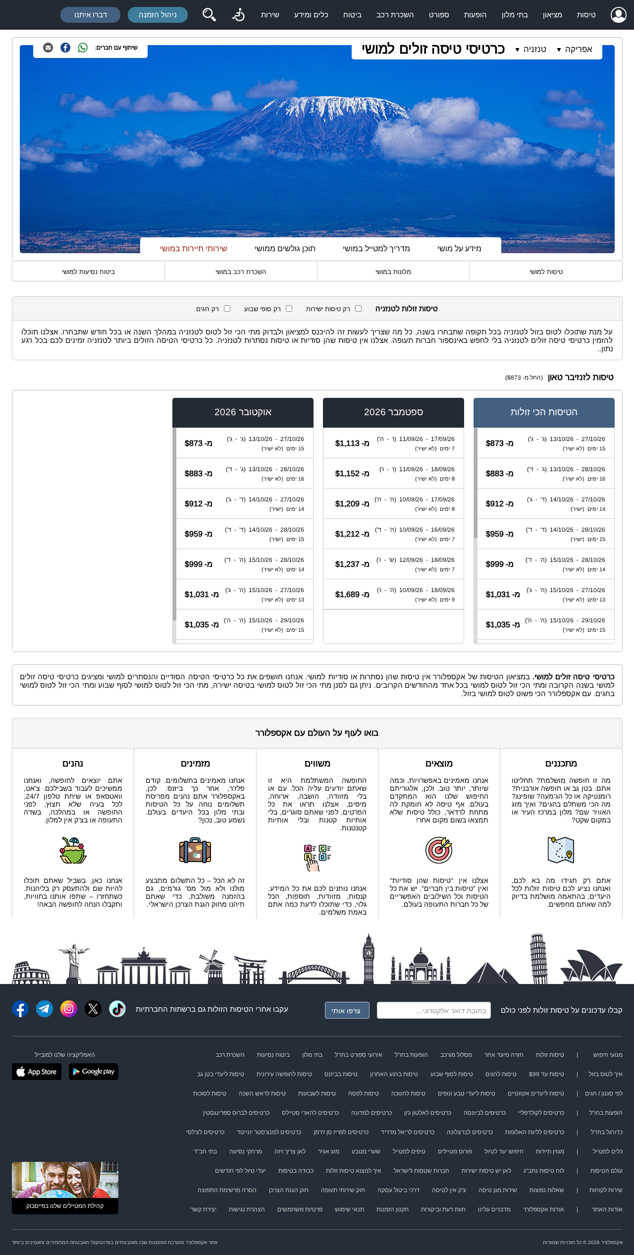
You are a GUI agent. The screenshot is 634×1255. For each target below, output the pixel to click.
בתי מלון (515, 14)
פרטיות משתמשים (299, 1209)
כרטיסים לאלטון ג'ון (427, 1112)
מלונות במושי (393, 271)
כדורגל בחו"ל (607, 1132)
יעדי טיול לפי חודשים (240, 1170)
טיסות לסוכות (209, 1093)
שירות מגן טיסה (497, 1190)
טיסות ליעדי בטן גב (220, 1074)
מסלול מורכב (456, 1054)
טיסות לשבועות (317, 1093)
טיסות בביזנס (341, 1074)
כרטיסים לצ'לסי (205, 1132)
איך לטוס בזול (606, 1074)
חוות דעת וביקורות (443, 1209)
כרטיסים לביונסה (485, 1112)
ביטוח (352, 14)
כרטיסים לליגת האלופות (534, 1132)
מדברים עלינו (494, 1209)
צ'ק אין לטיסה (449, 1190)
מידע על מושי (459, 248)
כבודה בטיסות (296, 1170)
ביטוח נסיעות (273, 1054)
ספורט (439, 14)
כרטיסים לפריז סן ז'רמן (341, 1132)
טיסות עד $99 (546, 1074)
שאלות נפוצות (546, 1190)
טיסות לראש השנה (262, 1093)
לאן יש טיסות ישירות (486, 1170)
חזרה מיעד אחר (504, 1054)
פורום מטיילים (455, 1151)
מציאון (552, 14)
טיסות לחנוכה (408, 1093)
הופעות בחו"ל (411, 1054)
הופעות (475, 14)
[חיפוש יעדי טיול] (209, 15)
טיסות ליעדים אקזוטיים (536, 1093)
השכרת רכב (395, 14)
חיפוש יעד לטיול (504, 1151)
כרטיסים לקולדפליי (541, 1112)
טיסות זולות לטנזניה (406, 308)
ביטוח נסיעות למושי (88, 271)
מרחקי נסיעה (245, 1151)
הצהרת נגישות (247, 1209)
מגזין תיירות (550, 1151)
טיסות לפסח (363, 1093)
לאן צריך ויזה (290, 1151)
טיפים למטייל (409, 1151)
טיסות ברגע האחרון (394, 1074)
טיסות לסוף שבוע (451, 1074)
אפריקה (578, 49)
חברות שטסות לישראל (421, 1170)
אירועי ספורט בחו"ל (358, 1054)
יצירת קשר (203, 1209)
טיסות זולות (551, 1010)
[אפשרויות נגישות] (238, 15)
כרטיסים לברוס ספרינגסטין (236, 1112)
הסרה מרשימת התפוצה (227, 1190)
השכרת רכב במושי (240, 271)
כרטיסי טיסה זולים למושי (433, 48)
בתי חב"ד (205, 1151)
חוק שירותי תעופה (343, 1190)
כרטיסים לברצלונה (470, 1132)
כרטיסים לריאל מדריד (407, 1132)
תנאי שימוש (349, 1209)
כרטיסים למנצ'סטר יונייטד (269, 1132)
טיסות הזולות (228, 1009)
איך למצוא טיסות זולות (353, 1170)
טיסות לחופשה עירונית (284, 1074)
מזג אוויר (328, 1151)
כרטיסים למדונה (371, 1112)
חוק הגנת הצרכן (289, 1190)
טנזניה (535, 49)
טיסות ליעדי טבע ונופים (466, 1093)
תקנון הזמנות (392, 1209)
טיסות (586, 14)
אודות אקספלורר (543, 1209)
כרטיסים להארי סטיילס (310, 1112)
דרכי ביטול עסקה (398, 1190)
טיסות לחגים (501, 1074)
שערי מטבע (366, 1151)
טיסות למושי (546, 271)
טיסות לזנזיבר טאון (581, 377)
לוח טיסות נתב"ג (544, 1170)
